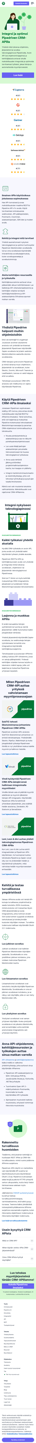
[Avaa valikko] (32, 3)
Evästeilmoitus (12, 1434)
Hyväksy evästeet (18, 1440)
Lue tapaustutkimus (10, 814)
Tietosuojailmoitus (25, 1434)
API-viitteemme (8, 1060)
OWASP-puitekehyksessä (23, 1193)
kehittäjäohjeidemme (25, 1060)
